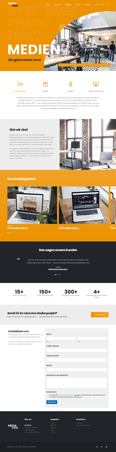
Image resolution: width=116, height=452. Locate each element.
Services (68, 4)
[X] (99, 4)
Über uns (57, 4)
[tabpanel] (58, 104)
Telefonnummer (52, 356)
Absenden (52, 402)
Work (78, 4)
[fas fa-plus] (32, 204)
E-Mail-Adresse (52, 346)
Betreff (49, 365)
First (47, 341)
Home (47, 4)
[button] (108, 4)
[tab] (20, 86)
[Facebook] (96, 4)
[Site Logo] (13, 4)
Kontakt (87, 4)
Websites (10, 226)
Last (79, 341)
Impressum (79, 423)
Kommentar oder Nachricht (57, 375)
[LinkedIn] (103, 4)
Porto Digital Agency (17, 228)
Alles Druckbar (33, 149)
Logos (61, 226)
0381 (30, 432)
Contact (53, 432)
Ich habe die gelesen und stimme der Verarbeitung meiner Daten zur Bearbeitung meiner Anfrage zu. (77, 396)
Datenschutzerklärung (66, 395)
